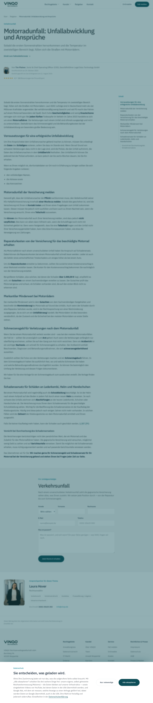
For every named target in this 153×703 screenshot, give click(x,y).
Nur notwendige (106, 682)
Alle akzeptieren (129, 682)
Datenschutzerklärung (58, 696)
